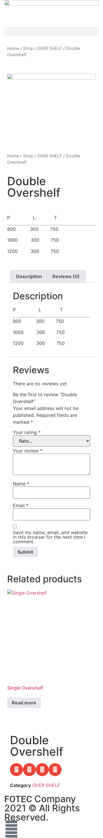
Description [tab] (29, 276)
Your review (27, 450)
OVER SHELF (49, 48)
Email (20, 505)
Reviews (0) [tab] (66, 276)
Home (13, 48)
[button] (51, 31)
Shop (28, 48)
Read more (24, 703)
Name (21, 483)
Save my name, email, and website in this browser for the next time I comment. (50, 537)
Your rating (27, 432)
